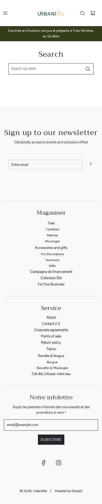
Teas (51, 223)
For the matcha (52, 254)
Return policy (51, 342)
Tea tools (52, 260)
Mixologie (52, 241)
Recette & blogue (51, 356)
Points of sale (51, 336)
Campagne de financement (51, 272)
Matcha (52, 235)
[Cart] (93, 13)
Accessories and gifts (51, 248)
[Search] (82, 13)
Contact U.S (51, 324)
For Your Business (51, 284)
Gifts (52, 266)
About (51, 317)
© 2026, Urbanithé (33, 491)
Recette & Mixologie (52, 368)
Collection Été (51, 278)
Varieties (52, 229)
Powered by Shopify (68, 491)
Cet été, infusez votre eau (51, 374)
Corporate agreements (51, 330)
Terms (51, 349)
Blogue (52, 362)
